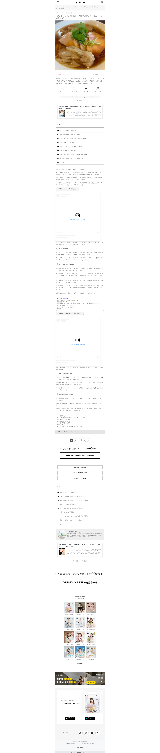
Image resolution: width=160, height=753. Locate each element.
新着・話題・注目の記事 (80, 467)
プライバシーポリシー (80, 743)
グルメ (71, 7)
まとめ (62, 162)
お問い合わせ (80, 747)
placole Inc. (79, 752)
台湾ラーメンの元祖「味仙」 (67, 142)
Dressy (80, 2)
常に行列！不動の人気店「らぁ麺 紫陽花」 (71, 134)
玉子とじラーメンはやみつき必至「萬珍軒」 (72, 146)
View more (80, 663)
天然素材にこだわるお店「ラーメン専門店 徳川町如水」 (75, 138)
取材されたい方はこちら (89, 743)
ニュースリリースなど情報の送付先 (80, 741)
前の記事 (75, 561)
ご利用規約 (73, 743)
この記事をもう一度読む (80, 478)
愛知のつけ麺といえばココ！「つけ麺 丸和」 (72, 158)
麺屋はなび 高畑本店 (62, 298)
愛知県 (69, 13)
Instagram (98, 91)
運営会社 (68, 743)
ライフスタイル (65, 7)
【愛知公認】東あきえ (73, 532)
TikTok (62, 91)
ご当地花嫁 (60, 13)
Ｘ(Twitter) (74, 91)
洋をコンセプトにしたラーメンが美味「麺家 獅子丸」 (74, 154)
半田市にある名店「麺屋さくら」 (69, 150)
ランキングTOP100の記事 (80, 472)
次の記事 (85, 561)
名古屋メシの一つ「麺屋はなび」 (69, 130)
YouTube (86, 91)
